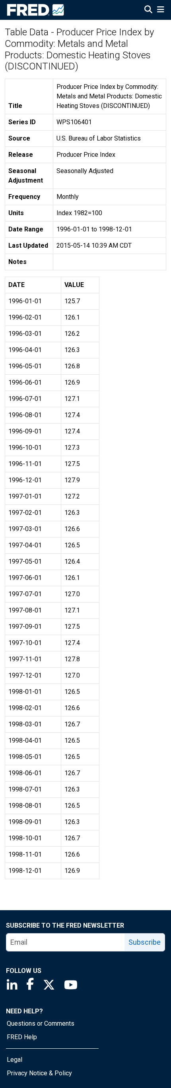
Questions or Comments (40, 1023)
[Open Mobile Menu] (160, 10)
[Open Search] (148, 10)
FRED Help (22, 1037)
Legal (14, 1059)
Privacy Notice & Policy (39, 1073)
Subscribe (144, 942)
